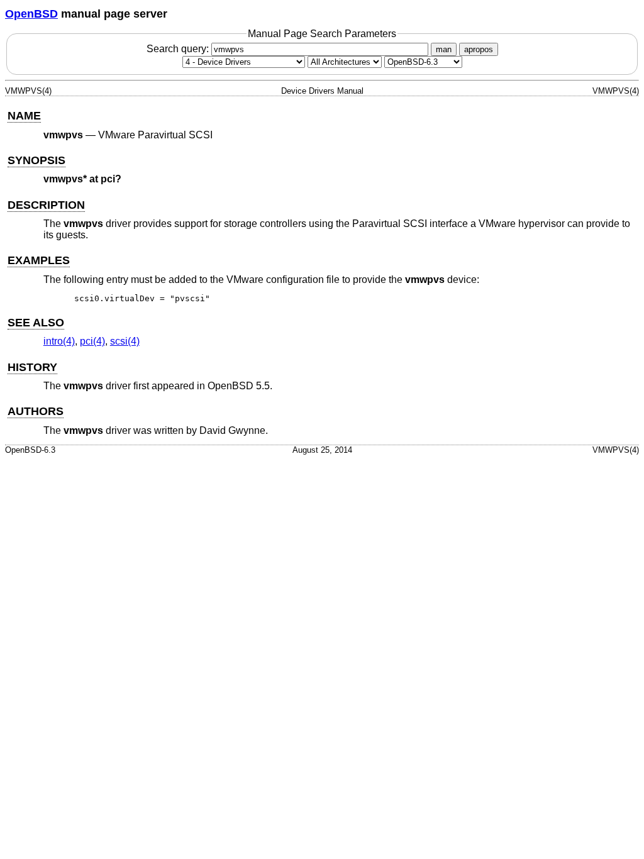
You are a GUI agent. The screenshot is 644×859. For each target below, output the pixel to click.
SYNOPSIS (36, 160)
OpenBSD (31, 14)
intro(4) (59, 341)
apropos (478, 49)
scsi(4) (125, 341)
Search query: (179, 48)
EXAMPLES (39, 260)
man (444, 49)
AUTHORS (36, 411)
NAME (24, 115)
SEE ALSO (36, 322)
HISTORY (32, 367)
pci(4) (92, 341)
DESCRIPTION (46, 205)
